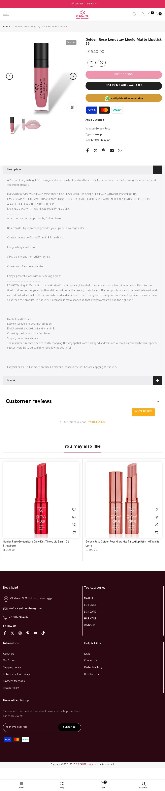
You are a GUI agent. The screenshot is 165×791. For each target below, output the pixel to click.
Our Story (8, 661)
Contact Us (90, 661)
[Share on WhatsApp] (120, 150)
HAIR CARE (90, 619)
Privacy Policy (11, 688)
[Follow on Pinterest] (28, 633)
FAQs (87, 654)
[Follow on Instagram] (20, 633)
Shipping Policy (12, 667)
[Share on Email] (112, 150)
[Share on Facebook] (88, 150)
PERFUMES (90, 605)
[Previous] (9, 76)
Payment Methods (14, 681)
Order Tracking (93, 667)
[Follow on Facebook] (5, 633)
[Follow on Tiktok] (43, 633)
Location (79, 4)
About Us (8, 654)
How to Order (92, 674)
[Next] (73, 76)
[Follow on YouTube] (35, 633)
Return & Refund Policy (16, 674)
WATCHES (89, 625)
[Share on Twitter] (96, 150)
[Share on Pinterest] (104, 150)
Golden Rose (102, 129)
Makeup (97, 135)
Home (6, 27)
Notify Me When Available (124, 85)
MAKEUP (89, 598)
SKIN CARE (90, 612)
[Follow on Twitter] (12, 633)
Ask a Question (95, 120)
